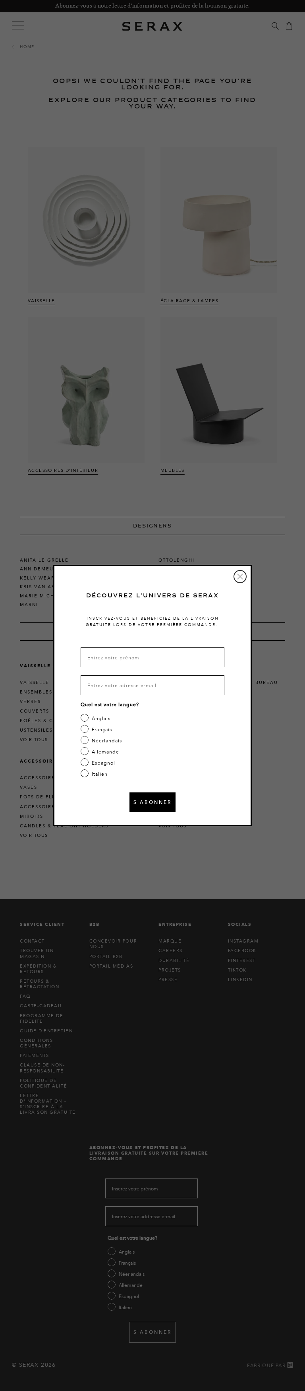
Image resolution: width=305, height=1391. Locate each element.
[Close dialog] (240, 576)
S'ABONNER (152, 802)
